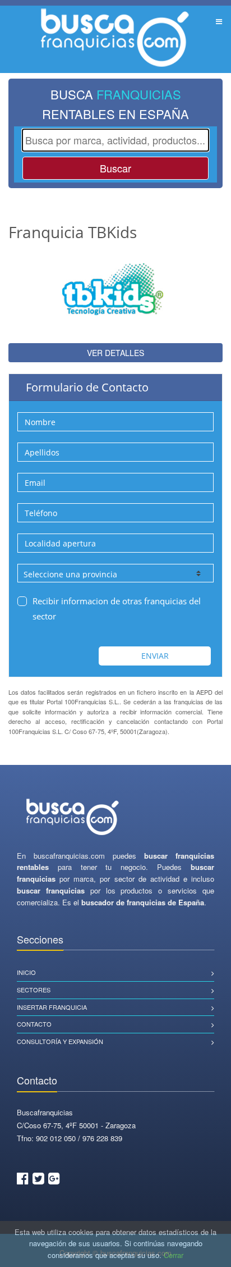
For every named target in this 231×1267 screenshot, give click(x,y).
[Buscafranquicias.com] (73, 817)
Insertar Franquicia (52, 1006)
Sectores (33, 989)
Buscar (115, 168)
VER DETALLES (115, 352)
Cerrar (173, 1255)
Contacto (34, 1023)
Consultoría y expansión (60, 1041)
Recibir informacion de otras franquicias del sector (117, 608)
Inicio (26, 972)
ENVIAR (155, 655)
